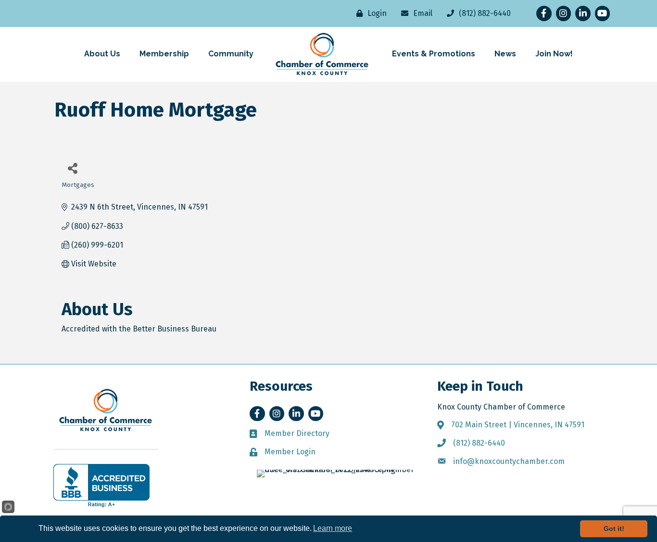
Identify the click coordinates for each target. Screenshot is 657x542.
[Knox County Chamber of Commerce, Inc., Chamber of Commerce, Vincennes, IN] (101, 485)
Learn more (332, 528)
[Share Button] (72, 168)
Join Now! (554, 53)
